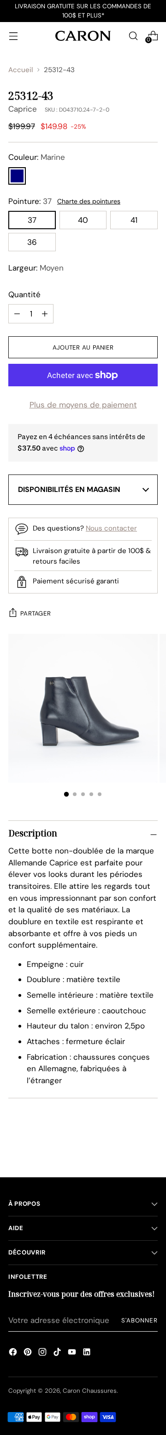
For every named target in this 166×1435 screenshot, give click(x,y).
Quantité (24, 294)
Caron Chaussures (90, 1391)
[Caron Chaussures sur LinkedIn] (86, 1353)
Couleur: (36, 157)
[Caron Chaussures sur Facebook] (13, 1353)
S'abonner (139, 1320)
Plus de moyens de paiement (83, 405)
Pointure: (30, 201)
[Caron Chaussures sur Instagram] (42, 1353)
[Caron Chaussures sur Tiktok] (57, 1353)
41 (133, 220)
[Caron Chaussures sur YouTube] (72, 1353)
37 (32, 220)
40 (83, 220)
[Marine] (17, 176)
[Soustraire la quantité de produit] (44, 314)
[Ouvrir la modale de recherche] (133, 35)
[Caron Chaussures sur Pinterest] (27, 1353)
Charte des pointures (88, 201)
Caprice (22, 109)
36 (32, 242)
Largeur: (36, 268)
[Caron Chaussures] (83, 35)
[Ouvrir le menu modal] (13, 35)
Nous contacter (111, 528)
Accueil (20, 69)
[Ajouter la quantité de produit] (17, 314)
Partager (35, 613)
